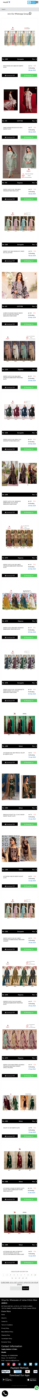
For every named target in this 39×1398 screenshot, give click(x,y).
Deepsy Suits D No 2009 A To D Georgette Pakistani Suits (12, 440)
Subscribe (25, 1288)
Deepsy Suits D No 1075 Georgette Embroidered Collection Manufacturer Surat (13, 691)
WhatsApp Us (29, 75)
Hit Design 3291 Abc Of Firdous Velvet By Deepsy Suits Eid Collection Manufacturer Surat (13, 1253)
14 (22, 1278)
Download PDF (10, 75)
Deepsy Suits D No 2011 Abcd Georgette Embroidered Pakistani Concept (13, 939)
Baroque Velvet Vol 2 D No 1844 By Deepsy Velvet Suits (13, 815)
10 (35, 1275)
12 (15, 1278)
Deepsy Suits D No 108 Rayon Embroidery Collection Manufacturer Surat (12, 503)
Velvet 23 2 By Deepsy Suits (11, 1128)
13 (19, 1278)
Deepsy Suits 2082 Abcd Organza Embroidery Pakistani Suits (13, 628)
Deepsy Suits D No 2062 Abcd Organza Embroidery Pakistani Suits (13, 378)
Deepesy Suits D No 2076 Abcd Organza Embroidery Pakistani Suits (13, 1003)
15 (26, 1278)
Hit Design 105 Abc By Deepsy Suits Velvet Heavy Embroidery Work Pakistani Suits (13, 1190)
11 (12, 1278)
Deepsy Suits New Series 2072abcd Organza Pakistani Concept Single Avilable (13, 1066)
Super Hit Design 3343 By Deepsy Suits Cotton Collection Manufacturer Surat (13, 314)
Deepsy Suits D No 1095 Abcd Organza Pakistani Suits (12, 190)
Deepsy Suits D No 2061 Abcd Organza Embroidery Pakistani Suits (13, 566)
